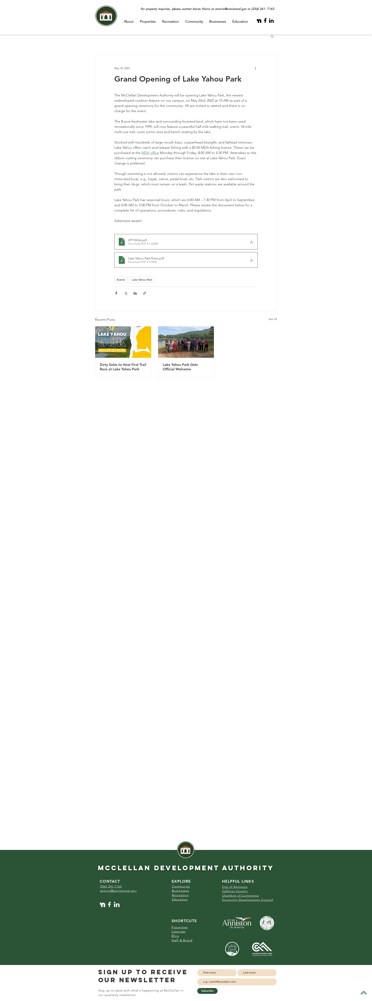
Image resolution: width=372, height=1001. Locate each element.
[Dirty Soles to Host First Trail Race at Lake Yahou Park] (123, 342)
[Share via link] (144, 293)
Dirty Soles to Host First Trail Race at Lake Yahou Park (123, 366)
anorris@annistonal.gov (231, 9)
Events (121, 279)
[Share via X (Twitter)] (125, 293)
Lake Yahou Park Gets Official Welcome (180, 366)
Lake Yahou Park (142, 279)
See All (273, 319)
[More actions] (255, 68)
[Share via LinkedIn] (135, 293)
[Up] (363, 992)
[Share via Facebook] (116, 293)
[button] (272, 36)
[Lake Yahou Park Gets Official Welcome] (186, 342)
